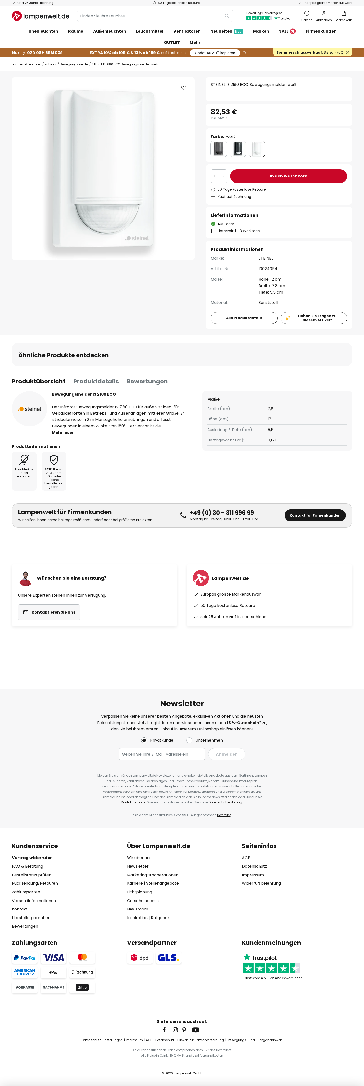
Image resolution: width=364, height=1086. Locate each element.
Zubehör (51, 64)
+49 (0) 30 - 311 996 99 (222, 513)
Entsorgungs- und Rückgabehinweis (255, 1040)
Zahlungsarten (26, 892)
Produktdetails (96, 381)
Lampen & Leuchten (27, 64)
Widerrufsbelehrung (261, 883)
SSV (215, 52)
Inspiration (137, 918)
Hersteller (224, 815)
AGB (246, 858)
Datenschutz (254, 866)
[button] (184, 88)
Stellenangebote (162, 883)
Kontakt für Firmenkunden (315, 515)
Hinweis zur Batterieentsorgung (200, 1040)
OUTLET (172, 42)
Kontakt (19, 909)
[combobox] (155, 16)
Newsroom (137, 909)
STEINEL (266, 258)
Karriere (135, 883)
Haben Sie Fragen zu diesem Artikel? (317, 318)
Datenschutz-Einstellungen (102, 1040)
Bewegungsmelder (74, 64)
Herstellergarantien (31, 918)
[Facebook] (167, 1030)
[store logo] (40, 16)
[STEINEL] (29, 408)
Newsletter (138, 866)
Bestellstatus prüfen (31, 875)
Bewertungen (147, 381)
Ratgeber (160, 918)
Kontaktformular (133, 802)
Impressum (253, 875)
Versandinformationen (34, 901)
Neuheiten (226, 31)
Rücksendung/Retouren (35, 883)
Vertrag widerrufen (32, 858)
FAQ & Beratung (27, 866)
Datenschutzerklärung (225, 802)
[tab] (38, 381)
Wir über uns (139, 858)
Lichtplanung (139, 892)
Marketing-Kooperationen (152, 875)
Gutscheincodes (143, 901)
